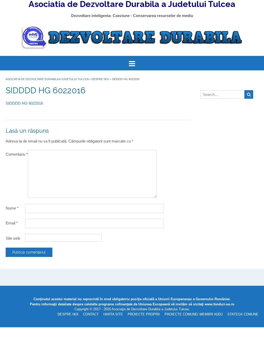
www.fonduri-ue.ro (219, 304)
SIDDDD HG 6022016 (24, 103)
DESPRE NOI (67, 314)
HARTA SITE (113, 314)
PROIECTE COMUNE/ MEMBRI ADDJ (193, 314)
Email (12, 223)
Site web (13, 238)
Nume (12, 208)
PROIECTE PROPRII (144, 314)
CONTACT (91, 314)
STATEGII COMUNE (242, 314)
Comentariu (17, 154)
